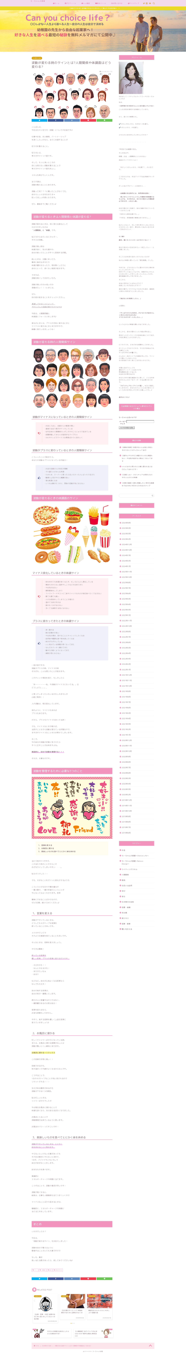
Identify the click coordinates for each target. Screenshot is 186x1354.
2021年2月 (126, 729)
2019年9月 (126, 816)
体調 (50, 1270)
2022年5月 (126, 648)
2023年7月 (126, 588)
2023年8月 (126, 582)
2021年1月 (126, 735)
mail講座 (86, 3)
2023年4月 (126, 604)
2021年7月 (126, 702)
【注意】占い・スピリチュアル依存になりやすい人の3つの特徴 (137, 476)
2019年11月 (127, 805)
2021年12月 (127, 675)
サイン (35, 1270)
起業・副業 (126, 924)
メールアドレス (122, 422)
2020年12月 (127, 740)
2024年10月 (127, 550)
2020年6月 (126, 773)
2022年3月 (126, 659)
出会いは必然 (127, 885)
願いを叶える (127, 929)
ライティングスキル (129, 869)
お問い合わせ (117, 3)
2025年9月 (126, 523)
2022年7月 (126, 637)
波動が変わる (58, 1270)
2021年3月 (126, 724)
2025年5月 (126, 528)
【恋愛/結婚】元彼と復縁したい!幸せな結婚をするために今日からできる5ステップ (138, 484)
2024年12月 (127, 544)
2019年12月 (127, 800)
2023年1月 (126, 615)
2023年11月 (127, 572)
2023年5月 (126, 599)
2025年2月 (126, 539)
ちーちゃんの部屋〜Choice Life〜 (135, 856)
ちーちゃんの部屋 (38, 1)
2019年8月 (126, 822)
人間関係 (43, 1270)
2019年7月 (126, 827)
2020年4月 (126, 784)
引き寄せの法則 (37, 58)
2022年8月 (126, 631)
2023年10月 (127, 577)
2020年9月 (126, 756)
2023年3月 (126, 610)
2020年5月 (126, 778)
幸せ (123, 896)
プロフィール (71, 3)
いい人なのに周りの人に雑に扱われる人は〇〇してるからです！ (137, 467)
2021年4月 (126, 718)
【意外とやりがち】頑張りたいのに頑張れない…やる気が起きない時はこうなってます (137, 458)
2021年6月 (126, 708)
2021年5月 (126, 713)
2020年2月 (126, 795)
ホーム (57, 3)
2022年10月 (127, 626)
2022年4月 (126, 653)
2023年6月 (126, 593)
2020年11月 (127, 746)
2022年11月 (127, 620)
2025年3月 (126, 534)
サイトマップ (134, 3)
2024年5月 (126, 561)
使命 (123, 880)
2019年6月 (126, 833)
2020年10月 (127, 751)
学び (123, 891)
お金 (123, 850)
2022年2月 (126, 664)
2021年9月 (126, 691)
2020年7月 (126, 767)
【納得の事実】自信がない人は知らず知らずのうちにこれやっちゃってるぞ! (137, 448)
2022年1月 (126, 670)
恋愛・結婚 (126, 907)
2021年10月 (127, 686)
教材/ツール (101, 3)
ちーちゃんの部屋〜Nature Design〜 (133, 862)
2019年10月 (127, 811)
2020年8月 (126, 762)
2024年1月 (126, 566)
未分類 (124, 913)
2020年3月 (126, 789)
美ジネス (125, 918)
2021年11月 (127, 680)
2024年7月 (126, 555)
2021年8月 (126, 697)
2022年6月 (126, 642)
